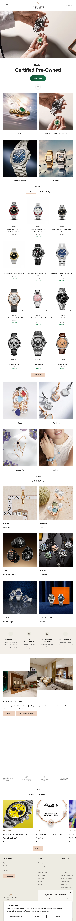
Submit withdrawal (66, 887)
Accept (37, 916)
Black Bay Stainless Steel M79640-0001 (62, 230)
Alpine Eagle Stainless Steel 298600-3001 (62, 275)
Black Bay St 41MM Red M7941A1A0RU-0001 (14, 230)
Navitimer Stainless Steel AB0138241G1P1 (14, 363)
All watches (38, 374)
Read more (6, 842)
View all (38, 848)
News (40, 881)
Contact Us (41, 878)
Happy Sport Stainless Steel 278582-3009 (38, 319)
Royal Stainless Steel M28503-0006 (13, 273)
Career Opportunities (67, 866)
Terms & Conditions (66, 878)
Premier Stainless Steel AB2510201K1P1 (62, 363)
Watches (31, 191)
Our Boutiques (42, 866)
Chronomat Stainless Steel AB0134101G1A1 (38, 363)
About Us (63, 863)
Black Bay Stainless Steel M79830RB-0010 (38, 230)
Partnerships (42, 875)
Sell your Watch (42, 872)
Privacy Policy (46, 911)
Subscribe (9, 876)
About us (9, 713)
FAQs (62, 869)
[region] (38, 49)
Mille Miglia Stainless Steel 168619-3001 (38, 275)
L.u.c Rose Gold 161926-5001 (14, 317)
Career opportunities (26, 713)
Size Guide (64, 872)
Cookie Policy (65, 884)
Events (40, 884)
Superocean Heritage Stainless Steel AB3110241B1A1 (62, 319)
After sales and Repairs (45, 869)
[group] (38, 49)
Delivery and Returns (67, 875)
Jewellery (44, 191)
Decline (58, 916)
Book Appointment (43, 863)
